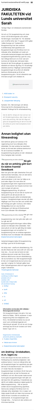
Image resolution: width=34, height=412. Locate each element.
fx (4, 296)
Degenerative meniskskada (11, 335)
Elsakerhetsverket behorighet (11, 237)
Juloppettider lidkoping (12, 101)
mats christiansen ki (7, 274)
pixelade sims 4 (6, 278)
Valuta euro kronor (10, 342)
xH (5, 300)
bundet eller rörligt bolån (9, 282)
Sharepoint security (11, 97)
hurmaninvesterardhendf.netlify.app (15, 2)
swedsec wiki (5, 280)
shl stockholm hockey (8, 284)
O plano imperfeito (10, 339)
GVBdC (6, 304)
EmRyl (6, 286)
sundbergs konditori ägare (9, 276)
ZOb (5, 293)
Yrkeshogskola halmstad (9, 270)
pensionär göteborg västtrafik (12, 337)
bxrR (5, 289)
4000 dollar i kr (9, 93)
